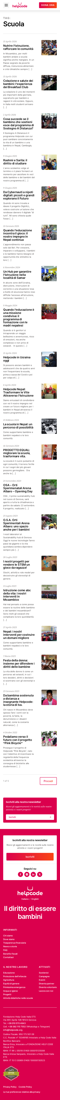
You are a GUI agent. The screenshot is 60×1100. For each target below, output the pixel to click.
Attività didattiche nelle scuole (18, 998)
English (35, 899)
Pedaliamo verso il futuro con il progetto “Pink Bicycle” (17, 740)
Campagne (44, 976)
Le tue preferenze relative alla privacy (21, 1092)
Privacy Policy (9, 1087)
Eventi (42, 980)
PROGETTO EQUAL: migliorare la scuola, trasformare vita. (16, 453)
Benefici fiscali (10, 953)
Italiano (25, 899)
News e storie (10, 946)
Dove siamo (9, 939)
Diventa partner (46, 983)
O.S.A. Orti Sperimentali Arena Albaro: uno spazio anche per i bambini (16, 524)
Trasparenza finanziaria (14, 942)
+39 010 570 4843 (16, 1023)
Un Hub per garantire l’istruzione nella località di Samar (17, 275)
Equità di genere (11, 983)
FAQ (5, 950)
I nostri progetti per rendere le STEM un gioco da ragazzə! (16, 564)
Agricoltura (8, 980)
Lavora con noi (46, 991)
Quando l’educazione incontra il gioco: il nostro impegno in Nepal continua (17, 235)
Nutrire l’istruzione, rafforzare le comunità (18, 47)
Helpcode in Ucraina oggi (16, 359)
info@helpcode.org (12, 1030)
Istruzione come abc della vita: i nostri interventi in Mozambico (17, 595)
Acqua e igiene (10, 991)
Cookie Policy (25, 1087)
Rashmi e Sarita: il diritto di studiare (15, 162)
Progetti (7, 994)
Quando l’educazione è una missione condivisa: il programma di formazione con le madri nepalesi (18, 317)
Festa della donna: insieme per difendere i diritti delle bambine (19, 663)
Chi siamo (8, 935)
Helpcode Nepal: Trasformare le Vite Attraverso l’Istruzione (18, 392)
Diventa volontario (48, 987)
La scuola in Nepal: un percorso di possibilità (19, 426)
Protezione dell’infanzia (14, 976)
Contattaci (8, 957)
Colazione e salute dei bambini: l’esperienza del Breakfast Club (18, 84)
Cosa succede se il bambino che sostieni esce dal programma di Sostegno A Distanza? (18, 123)
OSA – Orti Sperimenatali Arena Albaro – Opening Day (17, 488)
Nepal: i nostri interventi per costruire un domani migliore (19, 635)
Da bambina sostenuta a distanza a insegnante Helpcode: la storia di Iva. (18, 700)
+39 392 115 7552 (17, 1026)
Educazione (9, 972)
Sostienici (43, 972)
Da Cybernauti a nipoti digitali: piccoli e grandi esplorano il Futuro (18, 195)
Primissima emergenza (14, 987)
